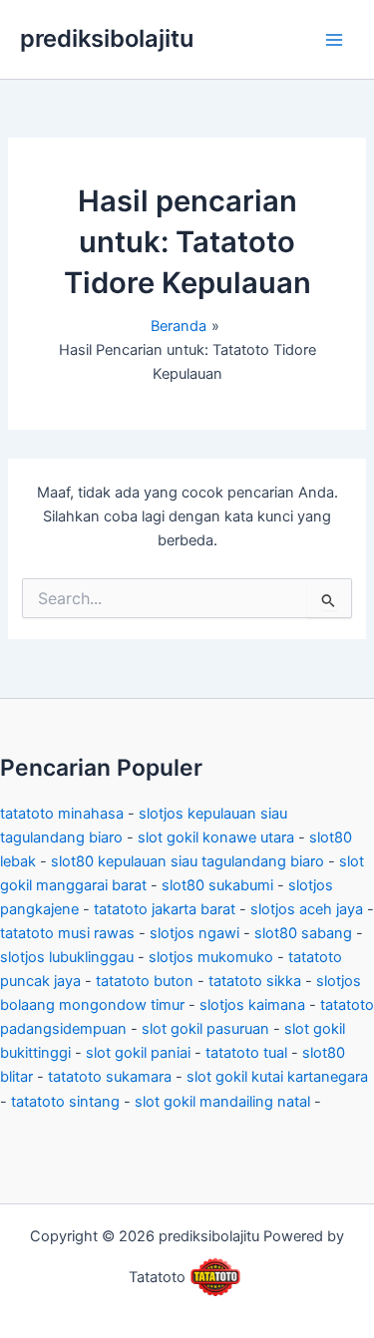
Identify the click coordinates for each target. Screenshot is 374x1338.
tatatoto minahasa (62, 814)
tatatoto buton (144, 981)
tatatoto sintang (65, 1102)
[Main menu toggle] (334, 39)
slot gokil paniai (138, 1053)
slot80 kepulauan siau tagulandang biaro (187, 861)
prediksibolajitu (106, 38)
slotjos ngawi (194, 933)
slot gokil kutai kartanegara (277, 1077)
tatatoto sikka (254, 981)
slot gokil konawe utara (216, 837)
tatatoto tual (246, 1053)
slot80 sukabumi (217, 885)
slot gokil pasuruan (205, 1029)
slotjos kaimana (252, 1005)
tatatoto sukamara (110, 1077)
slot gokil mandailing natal (222, 1102)
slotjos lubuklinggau (67, 957)
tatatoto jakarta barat (164, 909)
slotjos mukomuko (211, 957)
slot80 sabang (303, 933)
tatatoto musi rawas (67, 933)
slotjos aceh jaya (306, 909)
